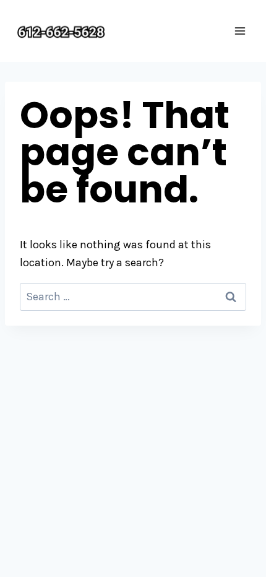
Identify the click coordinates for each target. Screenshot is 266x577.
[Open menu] (239, 30)
